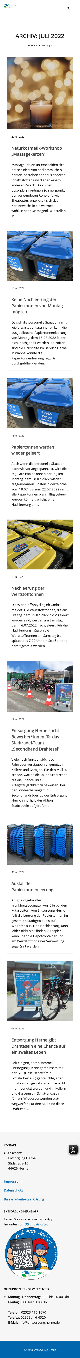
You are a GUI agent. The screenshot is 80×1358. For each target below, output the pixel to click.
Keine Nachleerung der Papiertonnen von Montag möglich (37, 305)
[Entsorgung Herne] (11, 6)
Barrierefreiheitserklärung (24, 1199)
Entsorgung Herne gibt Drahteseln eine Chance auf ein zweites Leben (38, 1046)
